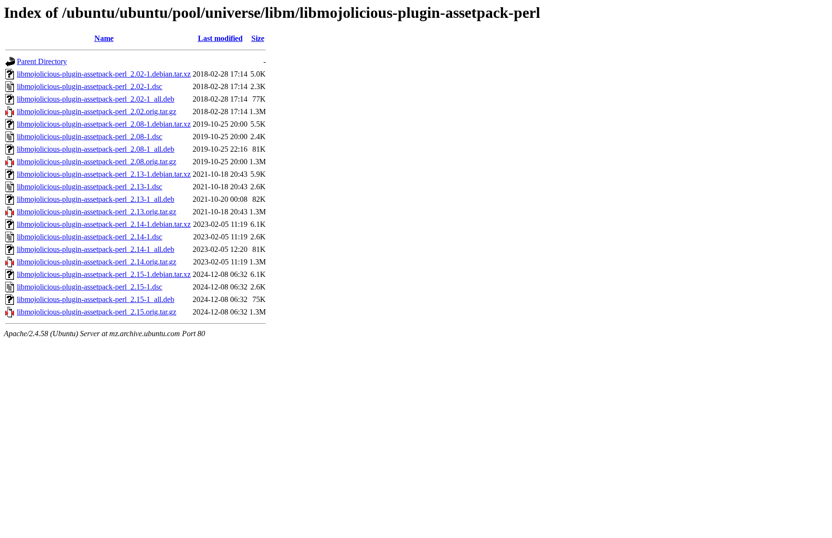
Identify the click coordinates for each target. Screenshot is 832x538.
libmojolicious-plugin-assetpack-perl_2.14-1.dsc (89, 237)
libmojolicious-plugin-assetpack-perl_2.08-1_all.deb (95, 149)
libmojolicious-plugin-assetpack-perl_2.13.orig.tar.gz (96, 212)
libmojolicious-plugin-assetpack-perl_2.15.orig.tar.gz (96, 312)
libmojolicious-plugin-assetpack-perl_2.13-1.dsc (89, 187)
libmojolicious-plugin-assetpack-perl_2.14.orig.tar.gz (96, 262)
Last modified (220, 38)
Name (104, 38)
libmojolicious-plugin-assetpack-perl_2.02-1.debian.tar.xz (104, 74)
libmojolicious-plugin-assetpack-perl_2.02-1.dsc (89, 86)
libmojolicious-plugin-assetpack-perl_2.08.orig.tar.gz (96, 161)
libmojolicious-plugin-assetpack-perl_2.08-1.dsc (89, 136)
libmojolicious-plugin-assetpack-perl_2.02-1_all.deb (95, 99)
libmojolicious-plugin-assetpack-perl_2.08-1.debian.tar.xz (104, 124)
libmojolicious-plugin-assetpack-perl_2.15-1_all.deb (95, 299)
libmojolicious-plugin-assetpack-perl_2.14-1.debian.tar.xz (104, 224)
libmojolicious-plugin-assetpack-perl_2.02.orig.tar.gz (96, 111)
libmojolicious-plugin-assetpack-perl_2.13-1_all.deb (95, 199)
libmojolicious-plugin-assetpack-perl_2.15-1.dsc (89, 287)
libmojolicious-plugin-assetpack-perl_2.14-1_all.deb (95, 249)
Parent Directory (42, 61)
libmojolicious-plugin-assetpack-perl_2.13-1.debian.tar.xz (104, 174)
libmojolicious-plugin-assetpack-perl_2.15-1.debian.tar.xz (104, 274)
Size (257, 38)
